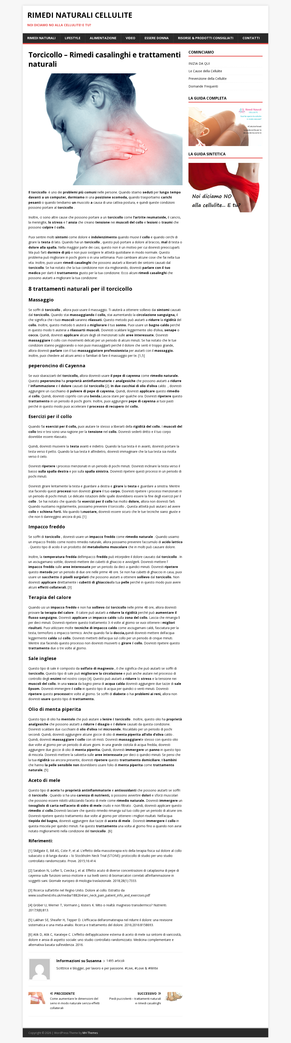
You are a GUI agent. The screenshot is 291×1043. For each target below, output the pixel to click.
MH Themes (90, 1033)
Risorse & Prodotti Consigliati (205, 38)
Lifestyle (72, 38)
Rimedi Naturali (41, 38)
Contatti (251, 38)
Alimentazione (103, 38)
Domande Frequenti (203, 86)
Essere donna (157, 38)
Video (130, 38)
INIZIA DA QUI (199, 63)
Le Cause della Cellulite (205, 71)
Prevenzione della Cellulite (207, 78)
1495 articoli (115, 960)
